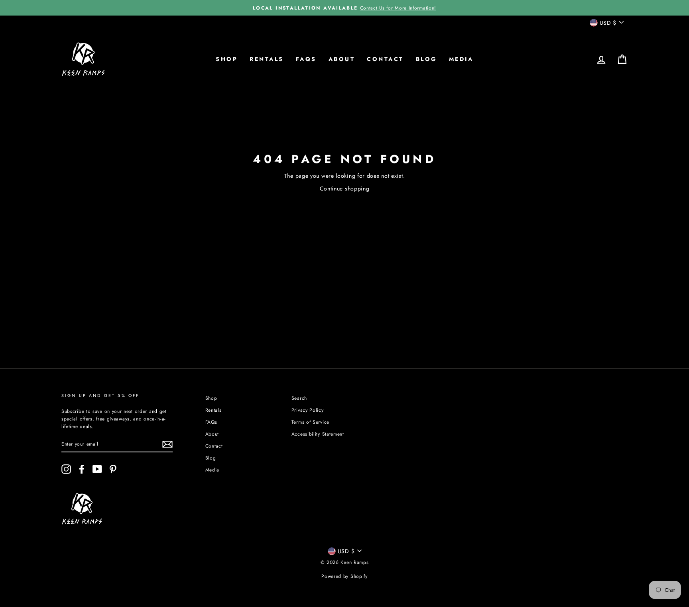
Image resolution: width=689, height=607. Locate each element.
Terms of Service (310, 421)
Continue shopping (345, 189)
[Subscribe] (167, 444)
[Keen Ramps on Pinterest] (113, 469)
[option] (344, 8)
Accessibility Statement (317, 433)
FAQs (306, 59)
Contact (385, 59)
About (342, 59)
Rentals (267, 59)
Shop (227, 59)
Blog (426, 59)
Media (461, 59)
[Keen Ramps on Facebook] (82, 469)
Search (299, 398)
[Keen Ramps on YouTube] (97, 469)
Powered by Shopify (344, 576)
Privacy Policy (307, 410)
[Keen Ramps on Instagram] (66, 469)
